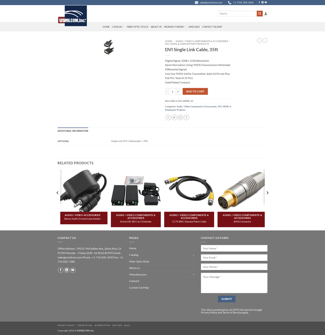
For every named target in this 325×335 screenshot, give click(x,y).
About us (156, 26)
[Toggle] (194, 255)
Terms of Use (84, 325)
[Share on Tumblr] (186, 117)
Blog (127, 325)
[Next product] (259, 40)
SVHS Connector (242, 221)
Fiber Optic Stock (137, 26)
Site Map (117, 325)
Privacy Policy (209, 312)
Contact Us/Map (212, 26)
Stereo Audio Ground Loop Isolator (82, 218)
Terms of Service (232, 312)
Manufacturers (174, 26)
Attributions (102, 325)
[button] (265, 13)
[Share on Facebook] (168, 117)
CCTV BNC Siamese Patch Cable (189, 221)
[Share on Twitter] (174, 117)
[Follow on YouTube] (266, 2)
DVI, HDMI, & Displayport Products (187, 44)
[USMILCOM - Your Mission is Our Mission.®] (72, 15)
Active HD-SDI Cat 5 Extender (136, 221)
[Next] (267, 199)
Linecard (194, 26)
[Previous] (57, 199)
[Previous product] (265, 40)
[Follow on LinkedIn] (263, 2)
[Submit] (260, 13)
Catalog (117, 26)
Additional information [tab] (73, 131)
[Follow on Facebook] (259, 2)
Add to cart (195, 91)
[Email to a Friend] (180, 117)
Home (106, 26)
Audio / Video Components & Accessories (202, 41)
